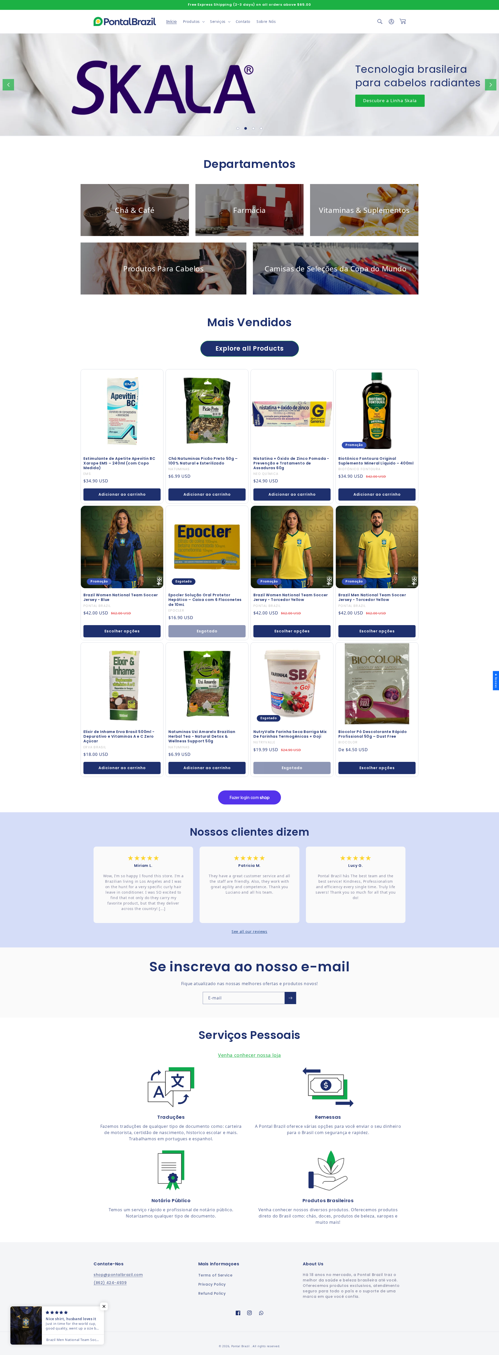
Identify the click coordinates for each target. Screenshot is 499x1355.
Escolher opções (122, 631)
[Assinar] (290, 998)
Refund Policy (212, 1293)
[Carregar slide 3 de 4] (253, 128)
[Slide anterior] (8, 84)
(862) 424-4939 (110, 1282)
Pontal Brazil (241, 1346)
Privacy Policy (212, 1284)
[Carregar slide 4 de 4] (261, 128)
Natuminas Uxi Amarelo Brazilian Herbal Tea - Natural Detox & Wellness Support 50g (201, 736)
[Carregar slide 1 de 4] (238, 128)
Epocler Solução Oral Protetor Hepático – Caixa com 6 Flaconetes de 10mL (205, 600)
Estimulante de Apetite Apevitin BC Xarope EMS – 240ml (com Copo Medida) (119, 463)
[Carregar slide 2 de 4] (246, 128)
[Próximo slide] (490, 84)
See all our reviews (249, 931)
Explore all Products (249, 348)
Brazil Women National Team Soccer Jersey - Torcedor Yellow (290, 597)
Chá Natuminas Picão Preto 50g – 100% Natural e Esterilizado (203, 461)
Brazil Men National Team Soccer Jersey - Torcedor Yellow (372, 597)
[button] (193, 21)
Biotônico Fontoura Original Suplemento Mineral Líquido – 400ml (375, 461)
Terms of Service (215, 1275)
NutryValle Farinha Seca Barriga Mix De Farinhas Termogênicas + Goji (290, 734)
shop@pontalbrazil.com (118, 1274)
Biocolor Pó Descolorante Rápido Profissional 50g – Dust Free (372, 734)
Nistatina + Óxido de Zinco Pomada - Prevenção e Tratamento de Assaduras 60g (291, 463)
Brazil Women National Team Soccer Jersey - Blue (120, 597)
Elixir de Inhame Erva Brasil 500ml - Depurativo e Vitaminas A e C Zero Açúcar (119, 736)
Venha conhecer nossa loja (249, 1055)
